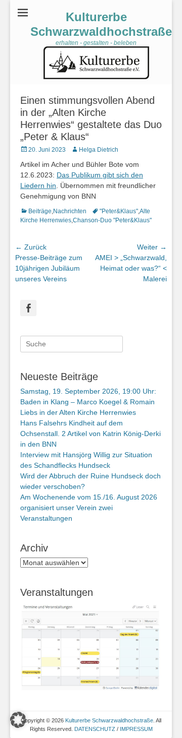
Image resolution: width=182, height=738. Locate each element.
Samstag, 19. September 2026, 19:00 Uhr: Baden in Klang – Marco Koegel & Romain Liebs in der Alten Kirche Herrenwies (88, 401)
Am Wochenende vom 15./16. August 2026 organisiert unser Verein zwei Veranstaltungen (88, 507)
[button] (18, 720)
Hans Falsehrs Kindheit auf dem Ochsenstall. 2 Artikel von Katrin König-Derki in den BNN (90, 433)
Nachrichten (69, 211)
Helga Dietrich (98, 149)
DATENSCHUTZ (94, 729)
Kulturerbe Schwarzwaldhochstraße (101, 24)
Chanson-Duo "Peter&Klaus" (112, 220)
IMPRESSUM (136, 729)
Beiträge (40, 211)
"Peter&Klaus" (119, 211)
